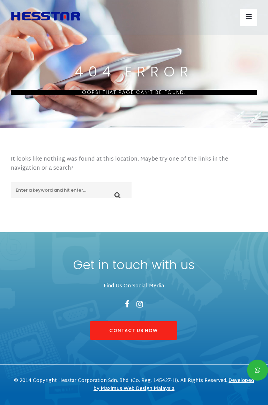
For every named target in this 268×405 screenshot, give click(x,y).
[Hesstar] (45, 14)
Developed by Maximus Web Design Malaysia (174, 384)
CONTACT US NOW (133, 330)
